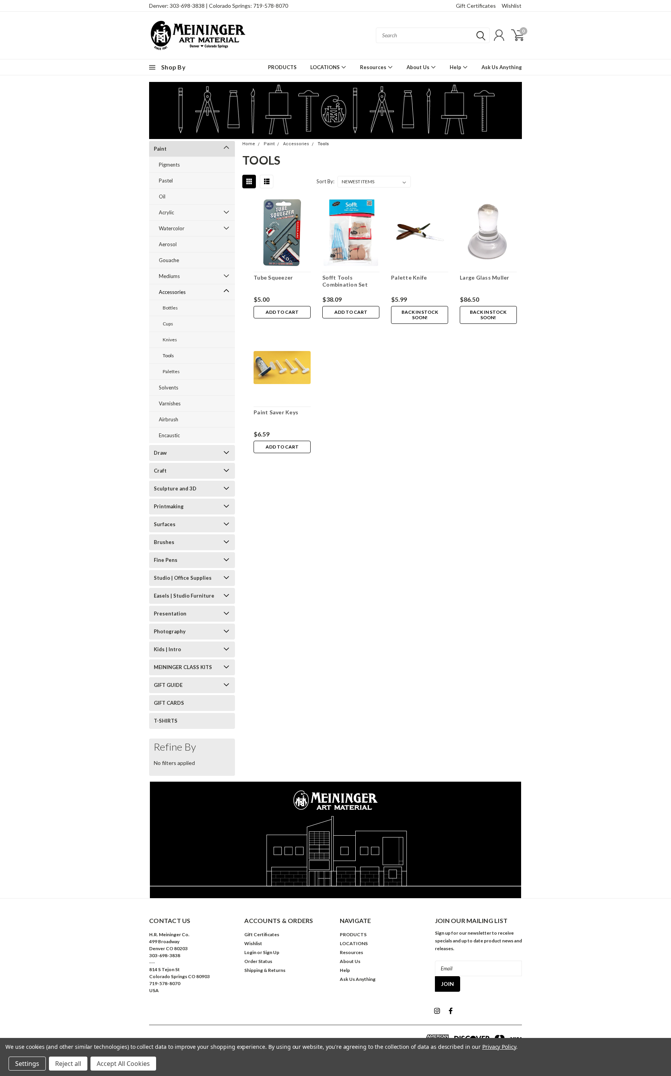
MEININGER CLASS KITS (183, 667)
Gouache (169, 260)
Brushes (164, 542)
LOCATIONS (325, 67)
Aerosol (168, 244)
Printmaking (169, 506)
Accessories (172, 292)
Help (456, 67)
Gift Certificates (476, 5)
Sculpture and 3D (175, 488)
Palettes (171, 371)
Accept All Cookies (123, 1063)
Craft (160, 471)
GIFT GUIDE (168, 685)
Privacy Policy (499, 1046)
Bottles (170, 308)
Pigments (169, 165)
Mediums (169, 276)
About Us (419, 67)
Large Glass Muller (484, 277)
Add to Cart (282, 312)
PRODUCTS (282, 67)
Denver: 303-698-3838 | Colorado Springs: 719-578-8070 (218, 5)
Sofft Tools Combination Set (345, 281)
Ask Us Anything (502, 67)
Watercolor (171, 228)
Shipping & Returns (264, 970)
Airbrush (168, 419)
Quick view (282, 234)
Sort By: (325, 181)
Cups (168, 324)
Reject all (68, 1063)
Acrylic (166, 212)
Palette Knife (409, 277)
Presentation (170, 613)
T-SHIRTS (165, 721)
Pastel (166, 180)
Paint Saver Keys (276, 412)
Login (250, 952)
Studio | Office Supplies (183, 578)
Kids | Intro (167, 649)
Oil (162, 196)
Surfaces (165, 524)
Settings (27, 1063)
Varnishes (170, 403)
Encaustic (169, 435)
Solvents (168, 387)
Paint (160, 149)
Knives (170, 339)
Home (248, 143)
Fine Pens (165, 560)
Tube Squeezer (273, 277)
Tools (168, 355)
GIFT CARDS (169, 703)
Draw (160, 453)
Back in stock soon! (420, 314)
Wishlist (512, 5)
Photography (170, 631)
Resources (374, 67)
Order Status (258, 961)
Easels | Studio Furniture (184, 596)
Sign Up (271, 952)
